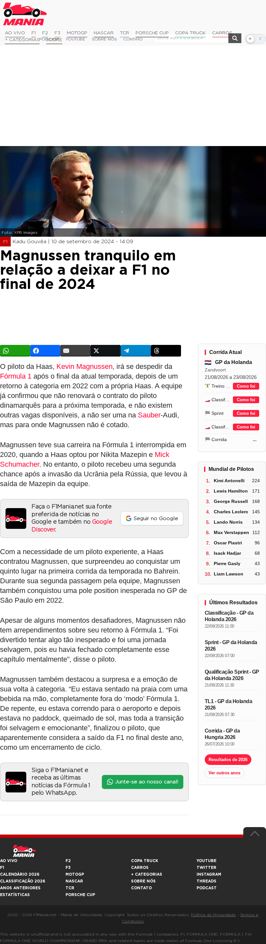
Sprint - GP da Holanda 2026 (231, 646)
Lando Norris (228, 522)
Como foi (246, 386)
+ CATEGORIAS (22, 40)
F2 (45, 33)
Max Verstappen (231, 532)
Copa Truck (190, 33)
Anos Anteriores (20, 888)
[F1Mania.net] (25, 14)
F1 (33, 33)
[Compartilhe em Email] (75, 351)
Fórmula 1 (15, 376)
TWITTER (206, 868)
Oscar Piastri (228, 542)
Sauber (149, 415)
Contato (141, 888)
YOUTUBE (206, 861)
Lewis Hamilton (231, 491)
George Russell (231, 501)
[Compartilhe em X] (106, 351)
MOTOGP (75, 874)
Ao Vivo (15, 33)
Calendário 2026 (19, 874)
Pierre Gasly (227, 563)
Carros (222, 33)
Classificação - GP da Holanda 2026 (229, 616)
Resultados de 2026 (228, 759)
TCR (124, 33)
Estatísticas (15, 895)
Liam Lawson (228, 573)
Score (54, 40)
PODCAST (207, 888)
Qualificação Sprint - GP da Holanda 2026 (232, 675)
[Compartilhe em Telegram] (136, 351)
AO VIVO (8, 861)
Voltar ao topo (254, 835)
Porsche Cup (152, 33)
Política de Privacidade (213, 915)
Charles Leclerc (231, 511)
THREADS (206, 881)
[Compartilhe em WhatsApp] (15, 351)
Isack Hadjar (227, 553)
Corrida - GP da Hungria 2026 (222, 734)
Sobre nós (143, 881)
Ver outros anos (224, 772)
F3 (57, 33)
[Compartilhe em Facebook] (45, 351)
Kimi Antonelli (229, 480)
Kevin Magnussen (84, 366)
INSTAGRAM (209, 874)
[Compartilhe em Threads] (166, 351)
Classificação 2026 (22, 881)
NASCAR (104, 33)
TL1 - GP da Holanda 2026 (228, 705)
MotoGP (77, 33)
